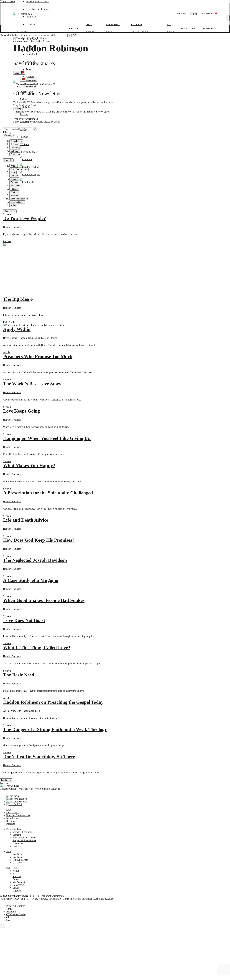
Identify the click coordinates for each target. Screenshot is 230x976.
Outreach (30, 61)
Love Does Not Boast (24, 620)
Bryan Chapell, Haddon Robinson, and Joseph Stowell (30, 338)
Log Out (24, 137)
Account (24, 114)
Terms (9, 908)
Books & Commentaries (18, 815)
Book (13, 172)
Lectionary (18, 843)
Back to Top (6, 783)
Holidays (17, 846)
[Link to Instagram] (30, 174)
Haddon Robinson (12, 227)
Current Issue (26, 91)
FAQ (15, 873)
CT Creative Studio (16, 914)
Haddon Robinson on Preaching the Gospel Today (53, 702)
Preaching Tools (14, 829)
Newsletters (186, 28)
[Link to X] (26, 159)
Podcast (14, 189)
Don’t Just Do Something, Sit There (39, 756)
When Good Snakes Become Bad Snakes (43, 600)
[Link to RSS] (27, 182)
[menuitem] (118, 189)
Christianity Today (29, 152)
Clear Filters (9, 211)
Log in (193, 14)
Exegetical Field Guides (24, 840)
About (16, 870)
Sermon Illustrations (22, 832)
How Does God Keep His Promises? (38, 540)
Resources (210, 28)
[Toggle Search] (228, 18)
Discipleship (32, 54)
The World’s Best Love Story (32, 383)
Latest (73, 28)
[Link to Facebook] (30, 167)
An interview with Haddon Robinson (21, 710)
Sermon (14, 195)
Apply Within (17, 329)
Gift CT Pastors (20, 859)
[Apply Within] (34, 325)
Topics (29, 69)
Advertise (11, 911)
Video (13, 205)
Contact (16, 879)
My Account (19, 882)
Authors (30, 76)
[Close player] (2, 926)
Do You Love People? (24, 218)
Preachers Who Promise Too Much (37, 356)
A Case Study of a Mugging (30, 580)
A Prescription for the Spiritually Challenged (48, 492)
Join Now (181, 14)
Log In (23, 129)
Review (14, 192)
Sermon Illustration (19, 199)
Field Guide (9, 322)
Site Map (17, 876)
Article (6, 352)
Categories (25, 31)
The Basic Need (18, 674)
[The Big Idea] (50, 295)
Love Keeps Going (21, 410)
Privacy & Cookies (15, 906)
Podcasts (10, 823)
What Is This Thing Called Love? (36, 647)
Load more (6, 780)
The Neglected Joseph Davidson (35, 560)
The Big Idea (16, 299)
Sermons (17, 834)
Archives (24, 99)
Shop (8, 851)
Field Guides (12, 812)
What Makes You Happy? (29, 465)
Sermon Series (17, 202)
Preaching (31, 46)
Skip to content (7, 1)
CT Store (24, 144)
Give (8, 917)
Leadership (31, 39)
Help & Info (26, 106)
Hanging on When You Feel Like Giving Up (47, 438)
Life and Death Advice (25, 520)
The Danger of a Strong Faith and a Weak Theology (55, 729)
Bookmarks (25, 121)
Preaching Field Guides (37, 1)
